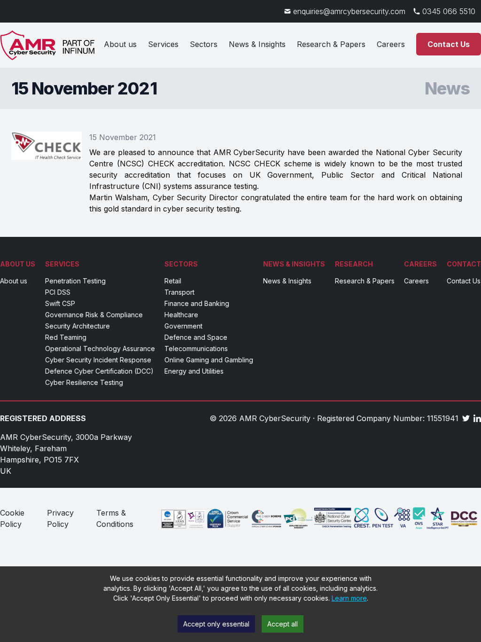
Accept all (282, 624)
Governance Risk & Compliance (94, 315)
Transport (179, 292)
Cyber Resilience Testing (84, 382)
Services (163, 44)
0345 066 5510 (448, 11)
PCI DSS (57, 292)
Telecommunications (196, 348)
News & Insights (257, 44)
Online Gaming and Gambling (208, 360)
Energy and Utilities (194, 371)
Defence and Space (195, 337)
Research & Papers (331, 44)
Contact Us (448, 44)
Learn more (349, 598)
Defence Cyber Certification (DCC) (99, 371)
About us (120, 44)
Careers (391, 44)
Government (183, 326)
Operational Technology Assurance (100, 348)
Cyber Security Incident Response (98, 360)
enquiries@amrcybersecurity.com (349, 11)
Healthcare (181, 315)
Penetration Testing (75, 281)
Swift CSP (60, 303)
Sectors (203, 44)
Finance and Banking (196, 303)
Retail (172, 281)
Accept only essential (216, 624)
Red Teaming (65, 337)
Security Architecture (77, 326)
